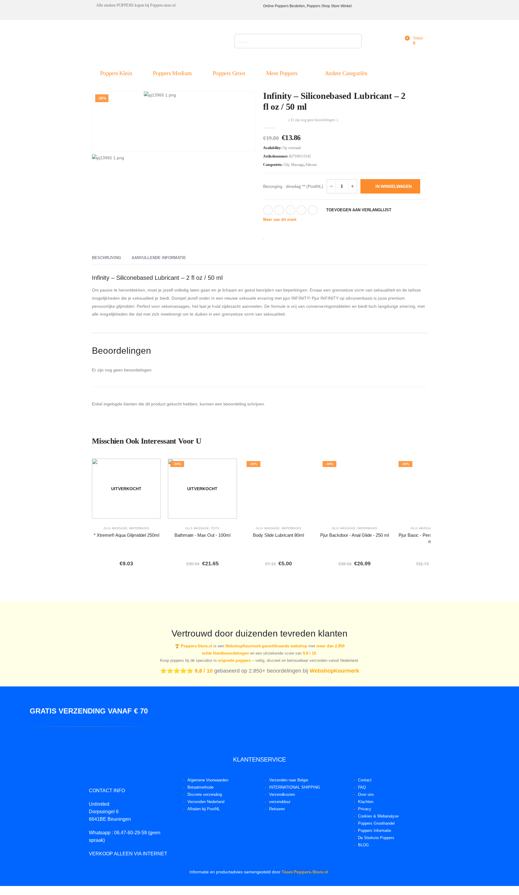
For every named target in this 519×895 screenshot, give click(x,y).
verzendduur (279, 802)
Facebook (268, 210)
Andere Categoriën (346, 73)
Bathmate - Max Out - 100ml (202, 535)
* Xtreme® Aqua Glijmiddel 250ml (126, 535)
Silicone (311, 165)
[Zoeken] (354, 41)
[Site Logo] (159, 42)
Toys (215, 528)
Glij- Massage (294, 165)
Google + (301, 210)
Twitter (279, 210)
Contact (365, 780)
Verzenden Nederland (205, 802)
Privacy (364, 809)
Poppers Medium (172, 73)
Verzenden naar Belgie (288, 780)
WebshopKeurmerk (334, 671)
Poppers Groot (229, 73)
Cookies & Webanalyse (378, 816)
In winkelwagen (393, 186)
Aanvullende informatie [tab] (159, 257)
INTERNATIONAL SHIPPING (294, 787)
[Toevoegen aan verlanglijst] (152, 467)
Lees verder (130, 512)
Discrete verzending (204, 795)
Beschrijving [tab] (106, 257)
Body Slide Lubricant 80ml (278, 535)
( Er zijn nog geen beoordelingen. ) (313, 120)
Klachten (365, 802)
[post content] (126, 489)
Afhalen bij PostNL (203, 809)
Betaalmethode (200, 787)
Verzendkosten (282, 795)
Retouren (277, 809)
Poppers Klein (116, 73)
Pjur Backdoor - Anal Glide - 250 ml (354, 535)
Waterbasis (139, 528)
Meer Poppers (282, 73)
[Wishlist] (391, 41)
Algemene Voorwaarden (207, 780)
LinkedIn (290, 210)
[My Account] (377, 41)
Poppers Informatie (374, 831)
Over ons (366, 795)
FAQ (362, 787)
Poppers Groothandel (376, 823)
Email (312, 210)
